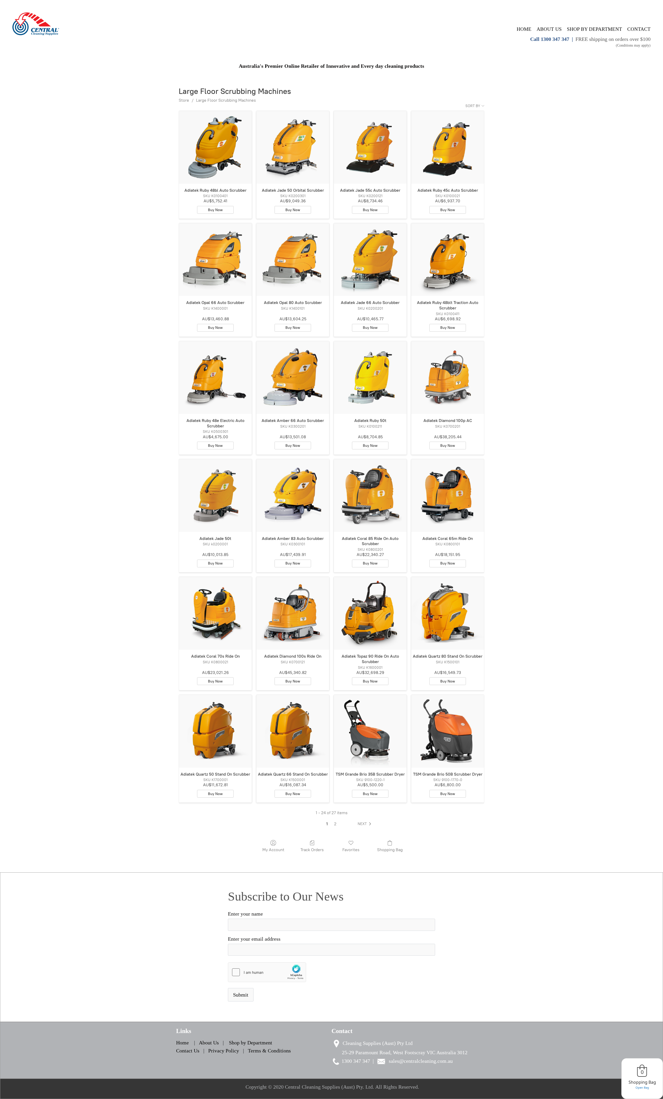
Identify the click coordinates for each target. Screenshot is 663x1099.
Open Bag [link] (642, 1087)
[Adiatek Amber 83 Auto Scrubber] (292, 495)
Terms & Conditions (269, 1050)
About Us (209, 1042)
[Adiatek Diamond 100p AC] (447, 377)
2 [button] (335, 823)
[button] (365, 824)
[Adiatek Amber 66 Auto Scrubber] (292, 377)
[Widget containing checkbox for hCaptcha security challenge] (267, 972)
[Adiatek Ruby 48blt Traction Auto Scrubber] (447, 259)
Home (182, 1042)
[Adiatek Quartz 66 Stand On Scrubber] (292, 731)
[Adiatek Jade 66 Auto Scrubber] (370, 259)
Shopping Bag (390, 849)
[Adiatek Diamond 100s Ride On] (292, 613)
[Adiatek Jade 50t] (215, 495)
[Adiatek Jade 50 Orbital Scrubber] (292, 147)
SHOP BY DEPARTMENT (594, 29)
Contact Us (187, 1050)
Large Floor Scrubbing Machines (226, 100)
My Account (273, 849)
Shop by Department (250, 1042)
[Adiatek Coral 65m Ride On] (447, 495)
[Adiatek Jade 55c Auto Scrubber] (370, 147)
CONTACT (639, 29)
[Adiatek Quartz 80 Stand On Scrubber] (447, 613)
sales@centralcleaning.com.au (421, 1061)
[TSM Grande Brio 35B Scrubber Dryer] (370, 731)
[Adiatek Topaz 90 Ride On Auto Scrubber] (370, 613)
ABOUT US (549, 29)
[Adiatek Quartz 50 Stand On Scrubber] (215, 731)
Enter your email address (254, 939)
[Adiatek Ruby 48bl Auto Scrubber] (215, 147)
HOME (524, 29)
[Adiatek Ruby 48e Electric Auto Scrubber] (215, 377)
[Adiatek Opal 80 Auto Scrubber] (292, 259)
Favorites (350, 849)
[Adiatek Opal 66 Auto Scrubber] (215, 259)
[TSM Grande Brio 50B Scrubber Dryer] (447, 731)
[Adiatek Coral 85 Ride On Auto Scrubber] (370, 495)
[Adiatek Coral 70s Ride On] (215, 613)
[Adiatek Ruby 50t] (370, 377)
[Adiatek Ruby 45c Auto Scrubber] (447, 147)
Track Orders (312, 849)
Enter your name (245, 914)
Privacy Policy (223, 1050)
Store (184, 100)
